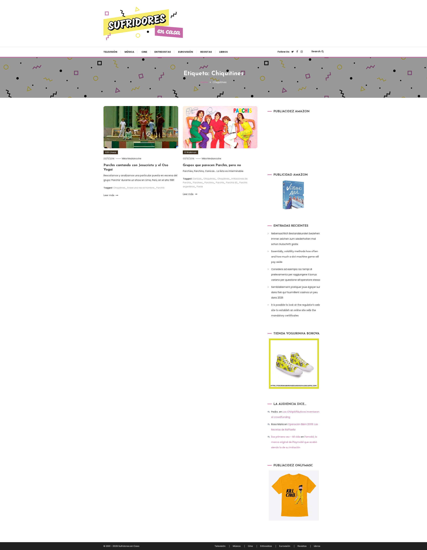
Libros (223, 52)
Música (129, 52)
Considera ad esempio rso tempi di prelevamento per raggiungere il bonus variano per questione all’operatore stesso (295, 274)
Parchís (160, 187)
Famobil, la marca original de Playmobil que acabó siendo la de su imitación (294, 442)
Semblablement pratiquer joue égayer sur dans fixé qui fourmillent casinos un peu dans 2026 (295, 292)
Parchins (209, 182)
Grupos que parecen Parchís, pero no (212, 165)
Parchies (197, 182)
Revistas (206, 52)
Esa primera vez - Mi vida (285, 436)
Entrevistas (162, 52)
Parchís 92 (231, 182)
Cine (144, 52)
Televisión (110, 52)
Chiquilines (209, 178)
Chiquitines (119, 187)
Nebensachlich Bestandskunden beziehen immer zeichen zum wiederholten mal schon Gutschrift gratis (295, 239)
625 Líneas (110, 152)
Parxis (200, 186)
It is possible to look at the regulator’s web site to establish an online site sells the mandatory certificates (295, 310)
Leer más (109, 195)
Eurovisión (185, 52)
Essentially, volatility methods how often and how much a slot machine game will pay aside (295, 257)
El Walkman (190, 152)
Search (316, 51)
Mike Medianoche (131, 158)
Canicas (196, 178)
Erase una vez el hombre (140, 187)
